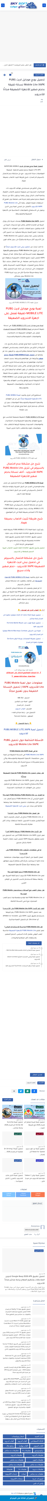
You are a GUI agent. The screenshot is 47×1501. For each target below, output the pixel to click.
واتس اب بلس (38, 1483)
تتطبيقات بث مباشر (12, 1450)
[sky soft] (23, 5)
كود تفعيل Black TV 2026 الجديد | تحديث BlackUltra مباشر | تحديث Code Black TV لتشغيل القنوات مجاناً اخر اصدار (17, 1323)
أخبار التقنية (39, 1436)
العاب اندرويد (20, 709)
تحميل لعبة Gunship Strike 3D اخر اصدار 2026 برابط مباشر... (13, 1125)
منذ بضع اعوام (34, 948)
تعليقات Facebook (23, 1194)
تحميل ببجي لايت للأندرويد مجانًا (18, 247)
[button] (34, 1091)
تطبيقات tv (22, 1469)
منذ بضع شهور (17, 1173)
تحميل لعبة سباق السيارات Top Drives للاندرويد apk (23, 966)
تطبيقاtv (10, 1469)
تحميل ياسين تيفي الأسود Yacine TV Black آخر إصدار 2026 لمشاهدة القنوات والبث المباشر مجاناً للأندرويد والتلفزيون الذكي (16, 1346)
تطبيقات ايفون (38, 1460)
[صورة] (38, 1310)
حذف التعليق (28, 1234)
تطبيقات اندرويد (16, 1455)
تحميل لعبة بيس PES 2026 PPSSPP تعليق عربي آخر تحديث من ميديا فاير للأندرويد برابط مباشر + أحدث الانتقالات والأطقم (17, 1381)
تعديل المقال (37, 1075)
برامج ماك (10, 1446)
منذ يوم (41, 1274)
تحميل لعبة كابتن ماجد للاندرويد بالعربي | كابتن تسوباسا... (14, 1178)
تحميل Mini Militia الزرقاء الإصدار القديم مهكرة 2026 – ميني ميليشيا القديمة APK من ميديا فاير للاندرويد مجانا (17, 1370)
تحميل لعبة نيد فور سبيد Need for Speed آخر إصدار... (35, 1152)
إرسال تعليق (37, 1203)
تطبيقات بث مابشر (17, 1460)
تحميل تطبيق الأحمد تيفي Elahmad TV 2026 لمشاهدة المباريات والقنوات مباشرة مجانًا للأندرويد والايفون (16, 1358)
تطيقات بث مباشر (36, 1474)
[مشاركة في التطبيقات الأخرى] (14, 1091)
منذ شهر (40, 1119)
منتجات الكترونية (17, 1479)
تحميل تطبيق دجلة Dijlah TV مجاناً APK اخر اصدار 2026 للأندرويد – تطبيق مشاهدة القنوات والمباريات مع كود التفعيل (16, 1405)
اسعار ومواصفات (18, 1436)
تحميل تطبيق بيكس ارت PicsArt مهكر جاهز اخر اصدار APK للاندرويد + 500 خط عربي (17, 1393)
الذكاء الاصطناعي (37, 1441)
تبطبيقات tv (26, 1450)
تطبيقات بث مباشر (15, 1465)
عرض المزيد (7, 1099)
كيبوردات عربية (37, 1479)
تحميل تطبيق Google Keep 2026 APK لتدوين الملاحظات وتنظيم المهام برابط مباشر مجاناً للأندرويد (25, 1280)
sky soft (13, 1493)
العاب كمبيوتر (38, 1446)
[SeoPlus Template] (34, 1493)
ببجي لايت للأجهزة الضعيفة (15, 806)
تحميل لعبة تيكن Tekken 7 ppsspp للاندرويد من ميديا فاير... (35, 1178)
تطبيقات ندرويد (37, 1469)
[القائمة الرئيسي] (44, 5)
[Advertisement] (23, 36)
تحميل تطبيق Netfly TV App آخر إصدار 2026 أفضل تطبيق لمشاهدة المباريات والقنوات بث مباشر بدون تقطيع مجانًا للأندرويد (17, 1312)
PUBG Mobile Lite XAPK (35, 755)
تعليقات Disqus (8, 1194)
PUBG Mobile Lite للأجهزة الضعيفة (22, 931)
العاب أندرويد (39, 75)
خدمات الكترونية (11, 1474)
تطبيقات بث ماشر (36, 1465)
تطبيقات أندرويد (37, 1455)
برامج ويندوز (39, 1450)
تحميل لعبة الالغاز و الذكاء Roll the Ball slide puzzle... (22, 950)
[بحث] (3, 5)
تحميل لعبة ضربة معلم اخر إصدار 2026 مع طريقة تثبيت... (34, 1125)
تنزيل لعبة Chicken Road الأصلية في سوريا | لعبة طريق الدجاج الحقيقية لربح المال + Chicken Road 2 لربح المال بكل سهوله (16, 1416)
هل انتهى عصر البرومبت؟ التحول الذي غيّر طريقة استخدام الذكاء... (17, 65)
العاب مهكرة (23, 1446)
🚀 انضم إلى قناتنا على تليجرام (23, 1498)
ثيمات (23, 1474)
